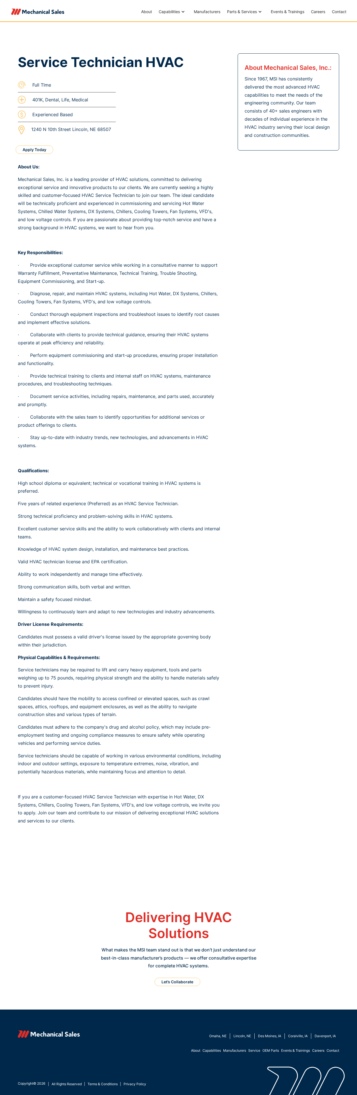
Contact (339, 11)
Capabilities (211, 1050)
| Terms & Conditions (101, 1084)
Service (254, 1050)
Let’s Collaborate (177, 981)
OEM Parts (270, 1050)
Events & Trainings (287, 11)
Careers (318, 11)
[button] (172, 12)
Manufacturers (207, 11)
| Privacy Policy (133, 1084)
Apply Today (34, 149)
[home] (38, 12)
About (146, 11)
